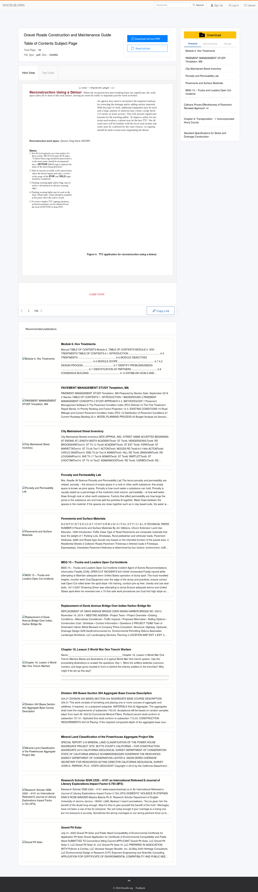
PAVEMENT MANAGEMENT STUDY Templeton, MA (95, 387)
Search (199, 5)
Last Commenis (210, 43)
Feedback (140, 888)
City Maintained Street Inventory (82, 431)
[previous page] (21, 311)
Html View (28, 73)
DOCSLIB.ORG (14, 5)
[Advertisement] (129, 20)
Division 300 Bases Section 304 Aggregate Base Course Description (106, 693)
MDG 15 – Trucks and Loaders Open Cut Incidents (94, 562)
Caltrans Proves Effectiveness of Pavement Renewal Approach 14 (208, 106)
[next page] (41, 311)
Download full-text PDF (147, 39)
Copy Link (162, 311)
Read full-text (142, 48)
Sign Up (218, 5)
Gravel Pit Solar (71, 827)
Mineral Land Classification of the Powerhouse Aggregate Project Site (107, 737)
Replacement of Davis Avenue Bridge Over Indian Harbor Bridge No (106, 605)
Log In (235, 5)
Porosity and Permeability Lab (81, 475)
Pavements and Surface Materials (83, 518)
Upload (251, 5)
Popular (227, 43)
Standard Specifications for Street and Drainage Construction (205, 134)
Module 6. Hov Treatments (78, 344)
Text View (48, 73)
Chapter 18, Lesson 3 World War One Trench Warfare (96, 649)
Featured (192, 43)
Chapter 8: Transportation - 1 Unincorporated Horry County (209, 120)
